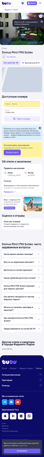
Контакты (5, 428)
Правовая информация (10, 431)
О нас (4, 423)
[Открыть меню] (40, 3)
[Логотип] (6, 3)
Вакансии (5, 426)
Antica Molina (7, 349)
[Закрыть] (39, 128)
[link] (9, 208)
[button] (22, 3)
